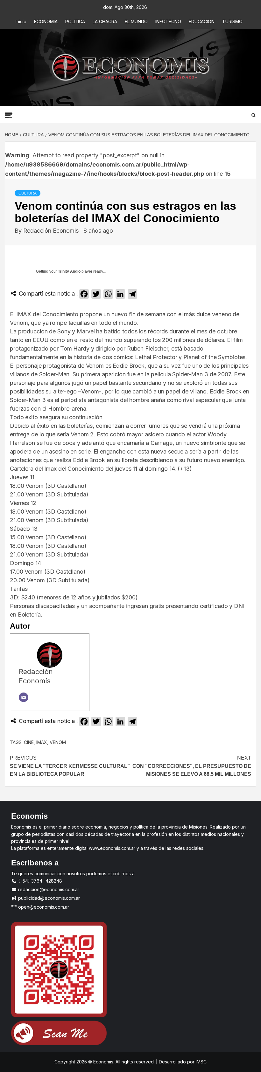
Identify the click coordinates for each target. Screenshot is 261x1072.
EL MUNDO (136, 21)
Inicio (21, 21)
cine (29, 742)
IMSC (200, 1061)
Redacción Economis (51, 230)
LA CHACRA (105, 21)
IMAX (41, 742)
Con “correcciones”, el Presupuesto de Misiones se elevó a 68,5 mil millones (191, 766)
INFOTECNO (168, 21)
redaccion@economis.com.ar (48, 889)
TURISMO (232, 21)
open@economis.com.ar (43, 907)
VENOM (58, 742)
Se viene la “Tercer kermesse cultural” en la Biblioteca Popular (70, 766)
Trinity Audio (69, 271)
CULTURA (27, 193)
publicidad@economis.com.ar (48, 898)
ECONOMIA (46, 21)
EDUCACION (202, 21)
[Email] (23, 697)
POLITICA (75, 21)
